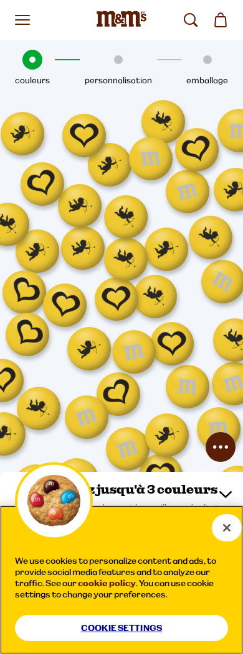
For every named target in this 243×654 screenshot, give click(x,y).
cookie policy (107, 583)
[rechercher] (190, 19)
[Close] (227, 527)
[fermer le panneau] (225, 494)
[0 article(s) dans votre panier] (220, 19)
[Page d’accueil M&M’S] (121, 20)
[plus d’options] (221, 447)
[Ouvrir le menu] (22, 19)
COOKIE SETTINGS (121, 628)
